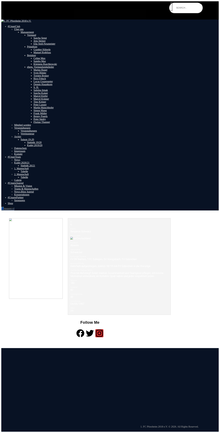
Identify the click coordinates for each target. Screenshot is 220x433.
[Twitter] (90, 333)
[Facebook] (80, 333)
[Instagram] (99, 333)
